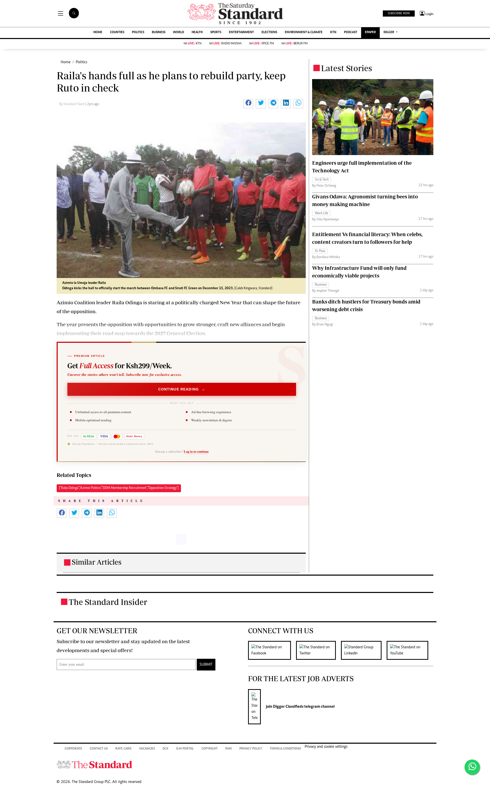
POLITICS (138, 32)
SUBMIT (206, 665)
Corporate (73, 749)
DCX (165, 749)
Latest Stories (346, 68)
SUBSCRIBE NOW (399, 13)
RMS (228, 749)
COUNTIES (117, 32)
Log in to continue (196, 451)
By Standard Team (72, 104)
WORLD (178, 32)
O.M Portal (185, 749)
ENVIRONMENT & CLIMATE (304, 32)
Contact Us (99, 749)
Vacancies (147, 749)
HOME (97, 32)
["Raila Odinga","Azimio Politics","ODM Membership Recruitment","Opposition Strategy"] (119, 488)
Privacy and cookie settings (326, 747)
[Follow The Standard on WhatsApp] (472, 767)
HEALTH (197, 32)
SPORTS (215, 32)
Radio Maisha (227, 43)
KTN (333, 32)
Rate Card (123, 749)
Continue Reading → (181, 389)
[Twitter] (318, 650)
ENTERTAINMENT (241, 32)
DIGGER (389, 32)
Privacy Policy (250, 749)
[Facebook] (272, 650)
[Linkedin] (364, 650)
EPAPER (370, 32)
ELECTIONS (269, 32)
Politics (81, 62)
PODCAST (350, 32)
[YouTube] (410, 650)
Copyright (209, 749)
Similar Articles (96, 562)
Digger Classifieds (287, 707)
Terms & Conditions (285, 749)
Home (65, 62)
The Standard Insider (108, 601)
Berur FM (297, 43)
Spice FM (263, 43)
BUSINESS (158, 32)
